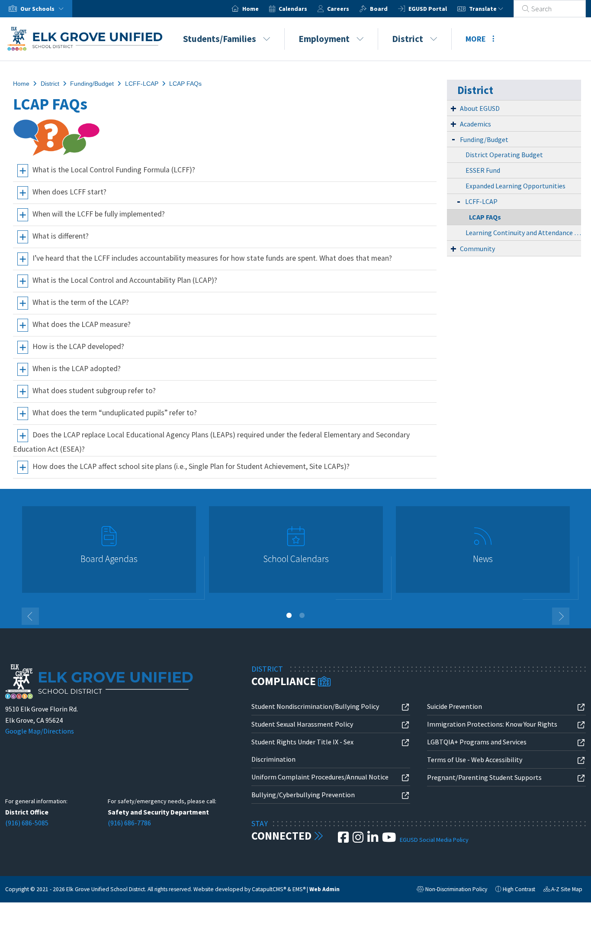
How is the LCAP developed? (78, 346)
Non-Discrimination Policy (452, 890)
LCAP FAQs (185, 83)
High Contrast (519, 889)
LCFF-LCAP (141, 83)
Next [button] (560, 616)
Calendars (293, 9)
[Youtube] (389, 840)
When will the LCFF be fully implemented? (98, 214)
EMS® (298, 889)
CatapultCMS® (269, 889)
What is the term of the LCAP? (80, 302)
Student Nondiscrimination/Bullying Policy (315, 706)
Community (477, 248)
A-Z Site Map (562, 890)
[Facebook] (344, 840)
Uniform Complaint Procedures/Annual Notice (320, 777)
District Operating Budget (504, 154)
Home (250, 9)
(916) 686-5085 (26, 822)
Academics (475, 124)
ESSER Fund (483, 170)
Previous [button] (30, 616)
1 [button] (289, 615)
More (476, 39)
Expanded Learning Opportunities (515, 185)
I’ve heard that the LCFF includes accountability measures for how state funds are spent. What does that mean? (212, 258)
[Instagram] (359, 840)
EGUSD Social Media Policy (434, 840)
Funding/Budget (92, 83)
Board (379, 9)
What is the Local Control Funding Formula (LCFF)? (113, 170)
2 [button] (302, 615)
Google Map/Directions (39, 731)
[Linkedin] (373, 840)
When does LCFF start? (69, 192)
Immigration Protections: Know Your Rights (492, 724)
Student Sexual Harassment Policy (302, 724)
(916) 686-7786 (129, 822)
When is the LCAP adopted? (76, 368)
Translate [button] (483, 9)
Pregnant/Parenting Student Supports (484, 777)
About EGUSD (480, 108)
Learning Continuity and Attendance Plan (523, 232)
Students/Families (219, 39)
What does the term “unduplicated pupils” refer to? (114, 412)
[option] (109, 553)
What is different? (60, 236)
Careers (338, 9)
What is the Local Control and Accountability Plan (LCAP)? (124, 280)
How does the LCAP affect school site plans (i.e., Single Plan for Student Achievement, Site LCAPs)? (191, 466)
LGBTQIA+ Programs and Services (477, 741)
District (407, 39)
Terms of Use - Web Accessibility (474, 759)
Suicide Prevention (454, 706)
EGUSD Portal (427, 9)
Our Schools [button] (38, 9)
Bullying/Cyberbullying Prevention (303, 794)
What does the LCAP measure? (81, 324)
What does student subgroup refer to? (94, 390)
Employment (324, 39)
